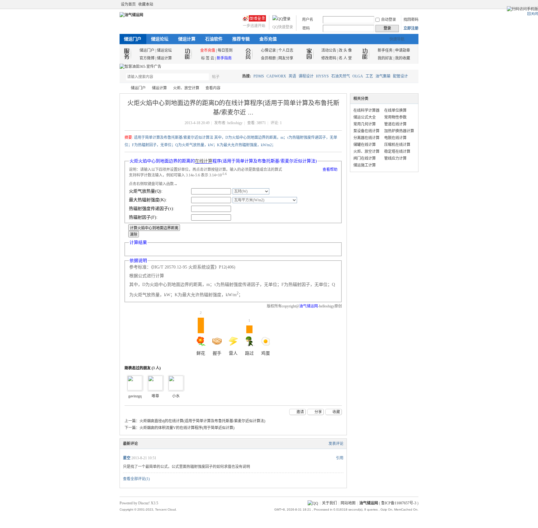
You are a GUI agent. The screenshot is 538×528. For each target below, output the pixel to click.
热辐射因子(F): (143, 217)
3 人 (156, 368)
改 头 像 (345, 50)
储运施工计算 (364, 165)
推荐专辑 (241, 39)
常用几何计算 (364, 124)
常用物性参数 (395, 117)
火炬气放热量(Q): (146, 191)
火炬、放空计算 (186, 88)
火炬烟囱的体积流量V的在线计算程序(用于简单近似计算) (186, 428)
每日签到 (225, 50)
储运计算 (187, 39)
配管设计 (400, 76)
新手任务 (385, 50)
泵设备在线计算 (366, 131)
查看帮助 (330, 169)
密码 (306, 28)
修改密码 (328, 58)
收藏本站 (145, 4)
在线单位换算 (395, 110)
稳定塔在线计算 (397, 151)
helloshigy (235, 123)
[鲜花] (155, 383)
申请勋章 (402, 50)
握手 (217, 353)
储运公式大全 (364, 117)
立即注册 (411, 28)
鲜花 (200, 337)
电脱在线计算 (395, 138)
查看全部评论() (136, 479)
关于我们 (329, 503)
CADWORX (276, 76)
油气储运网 (122, 88)
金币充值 (268, 39)
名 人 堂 (345, 58)
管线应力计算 (395, 158)
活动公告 (328, 50)
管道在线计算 (395, 124)
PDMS (258, 76)
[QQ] (313, 503)
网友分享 (285, 58)
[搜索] (234, 76)
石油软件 (214, 39)
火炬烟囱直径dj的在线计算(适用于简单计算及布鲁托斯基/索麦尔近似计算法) (202, 421)
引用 (339, 458)
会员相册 (268, 58)
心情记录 (268, 50)
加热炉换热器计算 (399, 131)
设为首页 (128, 4)
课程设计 (306, 76)
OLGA (357, 76)
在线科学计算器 (366, 110)
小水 (176, 396)
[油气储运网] (131, 15)
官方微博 (146, 58)
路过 (249, 337)
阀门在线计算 (364, 158)
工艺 (369, 76)
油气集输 (382, 76)
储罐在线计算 (364, 145)
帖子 (215, 77)
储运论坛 (159, 39)
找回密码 (411, 19)
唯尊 (155, 396)
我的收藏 (402, 58)
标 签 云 (207, 58)
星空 (126, 458)
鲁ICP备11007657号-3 (398, 503)
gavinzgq (135, 396)
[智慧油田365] (140, 66)
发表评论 (335, 444)
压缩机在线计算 (397, 145)
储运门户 (132, 39)
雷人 (233, 353)
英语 (292, 76)
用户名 (307, 19)
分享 (318, 412)
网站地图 (348, 503)
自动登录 (388, 19)
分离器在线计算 (366, 138)
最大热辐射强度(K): (148, 200)
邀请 (300, 412)
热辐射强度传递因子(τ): (151, 208)
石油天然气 (340, 76)
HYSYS (322, 76)
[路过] (134, 383)
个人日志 (285, 50)
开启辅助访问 (416, 4)
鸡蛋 (265, 353)
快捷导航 (396, 39)
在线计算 (203, 161)
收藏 (336, 412)
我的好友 (385, 58)
